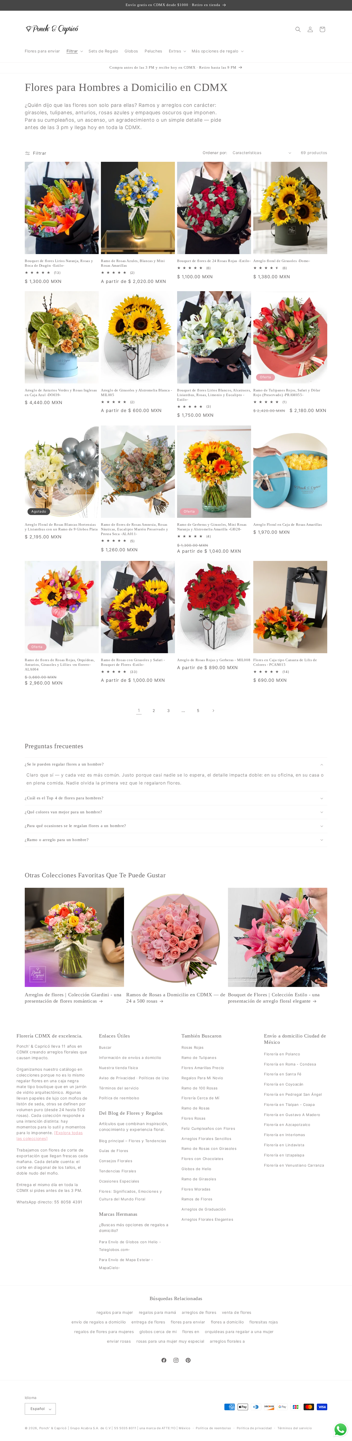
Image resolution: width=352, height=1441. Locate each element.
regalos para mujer (115, 1312)
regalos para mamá (157, 1312)
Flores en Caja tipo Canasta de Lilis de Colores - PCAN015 (285, 662)
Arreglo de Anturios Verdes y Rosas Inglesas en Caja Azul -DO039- (61, 392)
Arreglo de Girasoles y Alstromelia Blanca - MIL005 (136, 392)
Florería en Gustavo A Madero (292, 1114)
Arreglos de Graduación (204, 1209)
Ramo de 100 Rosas (200, 1088)
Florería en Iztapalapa (284, 1155)
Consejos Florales (115, 1161)
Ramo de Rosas (196, 1108)
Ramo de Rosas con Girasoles (209, 1149)
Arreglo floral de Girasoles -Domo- (281, 261)
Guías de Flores (113, 1151)
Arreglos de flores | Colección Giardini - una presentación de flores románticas (73, 998)
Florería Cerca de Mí (200, 1098)
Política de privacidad (254, 1428)
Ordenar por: (215, 152)
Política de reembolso (119, 1098)
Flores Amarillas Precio (203, 1068)
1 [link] (139, 710)
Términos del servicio (119, 1088)
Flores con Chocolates (203, 1158)
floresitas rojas (263, 1322)
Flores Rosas (193, 1118)
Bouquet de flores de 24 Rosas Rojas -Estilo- (214, 261)
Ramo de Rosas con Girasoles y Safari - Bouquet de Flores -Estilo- (133, 662)
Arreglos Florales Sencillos (206, 1138)
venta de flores (236, 1312)
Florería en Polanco (282, 1054)
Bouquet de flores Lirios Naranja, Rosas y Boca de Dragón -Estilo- (59, 263)
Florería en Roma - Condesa (290, 1064)
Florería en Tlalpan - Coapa (289, 1104)
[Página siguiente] (213, 711)
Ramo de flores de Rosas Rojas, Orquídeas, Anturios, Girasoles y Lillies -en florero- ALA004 (60, 664)
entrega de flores (148, 1322)
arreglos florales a (227, 1341)
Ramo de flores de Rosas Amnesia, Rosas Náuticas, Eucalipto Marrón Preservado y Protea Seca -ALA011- (134, 529)
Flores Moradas (196, 1189)
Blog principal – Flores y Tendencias (132, 1141)
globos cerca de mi (158, 1331)
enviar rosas (119, 1341)
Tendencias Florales (117, 1171)
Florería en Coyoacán (284, 1084)
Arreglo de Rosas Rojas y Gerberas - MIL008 (213, 660)
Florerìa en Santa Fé (283, 1074)
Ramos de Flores (197, 1199)
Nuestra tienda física (118, 1068)
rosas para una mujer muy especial (170, 1341)
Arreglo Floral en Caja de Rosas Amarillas (287, 524)
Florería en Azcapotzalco (287, 1125)
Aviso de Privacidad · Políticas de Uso (134, 1078)
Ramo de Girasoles (199, 1179)
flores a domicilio (227, 1322)
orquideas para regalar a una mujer (239, 1331)
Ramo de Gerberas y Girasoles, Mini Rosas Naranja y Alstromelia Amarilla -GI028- (212, 526)
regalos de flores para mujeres (104, 1331)
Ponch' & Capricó (53, 1428)
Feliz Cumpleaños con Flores (208, 1128)
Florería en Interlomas (284, 1135)
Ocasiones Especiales (119, 1181)
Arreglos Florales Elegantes (207, 1219)
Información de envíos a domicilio (130, 1057)
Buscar (105, 1047)
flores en (190, 1331)
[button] (74, 51)
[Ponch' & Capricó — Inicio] (52, 29)
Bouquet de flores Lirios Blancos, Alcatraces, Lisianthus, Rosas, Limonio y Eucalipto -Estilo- (214, 395)
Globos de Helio (196, 1169)
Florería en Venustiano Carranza (294, 1165)
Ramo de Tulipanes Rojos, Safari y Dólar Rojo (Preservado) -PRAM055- (286, 392)
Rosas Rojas (193, 1047)
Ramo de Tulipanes (199, 1057)
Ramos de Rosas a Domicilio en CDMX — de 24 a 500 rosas (175, 998)
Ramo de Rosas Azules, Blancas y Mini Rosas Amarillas (133, 263)
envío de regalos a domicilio (99, 1322)
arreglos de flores (199, 1312)
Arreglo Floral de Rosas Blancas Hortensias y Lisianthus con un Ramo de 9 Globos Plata (61, 526)
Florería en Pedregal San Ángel (293, 1094)
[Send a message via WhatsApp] (340, 1429)
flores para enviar (188, 1322)
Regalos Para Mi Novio (202, 1078)
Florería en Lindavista (284, 1145)
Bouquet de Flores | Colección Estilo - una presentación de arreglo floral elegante (274, 998)
